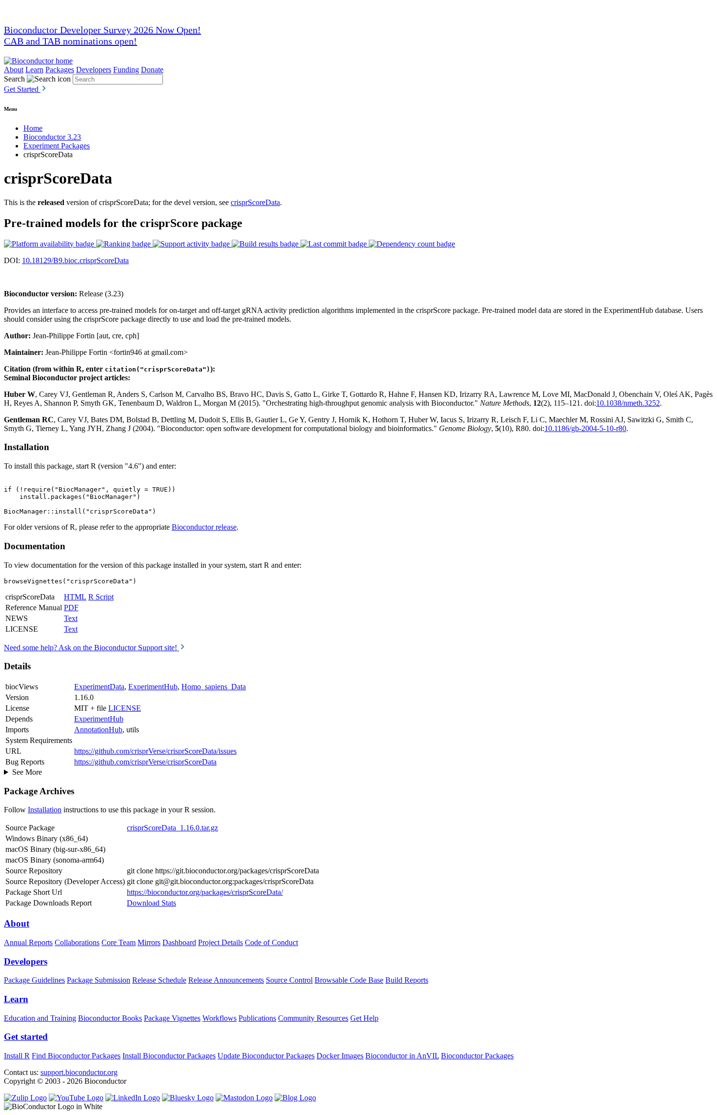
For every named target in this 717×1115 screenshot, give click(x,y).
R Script (101, 597)
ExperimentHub (153, 686)
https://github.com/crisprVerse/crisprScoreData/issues (155, 751)
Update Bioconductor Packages (266, 1056)
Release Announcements (226, 980)
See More (27, 772)
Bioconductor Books (110, 1018)
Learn (34, 69)
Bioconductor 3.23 (52, 137)
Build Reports (406, 980)
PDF (71, 607)
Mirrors (149, 942)
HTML (75, 597)
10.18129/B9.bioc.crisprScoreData (75, 260)
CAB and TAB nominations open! (70, 41)
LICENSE (124, 708)
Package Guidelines (34, 980)
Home (32, 128)
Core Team (118, 942)
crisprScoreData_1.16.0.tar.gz (172, 828)
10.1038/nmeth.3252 (628, 403)
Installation (44, 809)
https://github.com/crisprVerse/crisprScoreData (145, 762)
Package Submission (98, 980)
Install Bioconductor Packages (169, 1056)
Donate (152, 69)
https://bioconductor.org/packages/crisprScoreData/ (205, 892)
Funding (126, 69)
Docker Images (340, 1056)
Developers (93, 69)
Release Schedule (159, 980)
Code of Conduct (271, 942)
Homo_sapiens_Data (213, 686)
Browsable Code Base (349, 980)
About (13, 69)
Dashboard (179, 942)
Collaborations (77, 942)
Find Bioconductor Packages (76, 1056)
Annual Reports (28, 942)
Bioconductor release (204, 527)
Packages (59, 69)
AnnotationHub (98, 729)
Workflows (219, 1018)
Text (71, 618)
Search (14, 79)
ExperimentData (99, 686)
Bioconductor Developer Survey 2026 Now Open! (102, 29)
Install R (17, 1056)
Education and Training (40, 1018)
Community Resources (313, 1018)
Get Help (364, 1018)
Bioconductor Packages (477, 1056)
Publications (257, 1018)
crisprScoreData (255, 202)
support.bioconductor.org (79, 1072)
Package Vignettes (172, 1018)
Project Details (220, 942)
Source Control (289, 980)
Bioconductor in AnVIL (402, 1056)
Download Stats (151, 903)
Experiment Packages (56, 146)
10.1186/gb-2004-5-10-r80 (585, 428)
